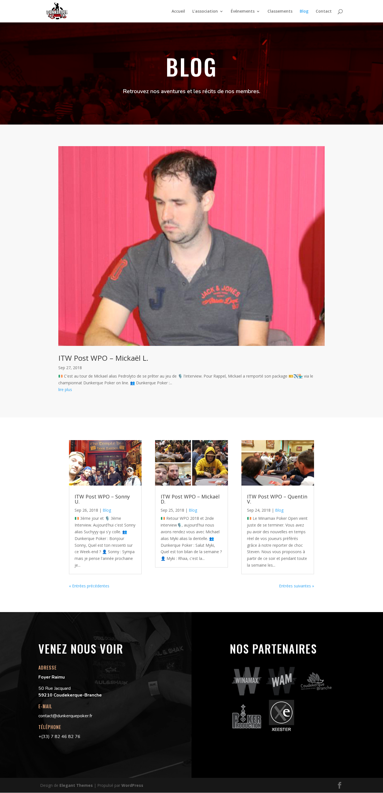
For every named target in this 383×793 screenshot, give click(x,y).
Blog (304, 11)
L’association (205, 11)
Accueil (178, 11)
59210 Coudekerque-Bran (66, 695)
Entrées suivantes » (296, 586)
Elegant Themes (76, 785)
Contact (324, 11)
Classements (279, 11)
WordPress (132, 785)
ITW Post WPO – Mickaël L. (103, 358)
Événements (243, 11)
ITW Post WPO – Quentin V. (277, 499)
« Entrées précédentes (89, 586)
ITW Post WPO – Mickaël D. (190, 499)
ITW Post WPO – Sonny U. (102, 499)
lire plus (65, 389)
